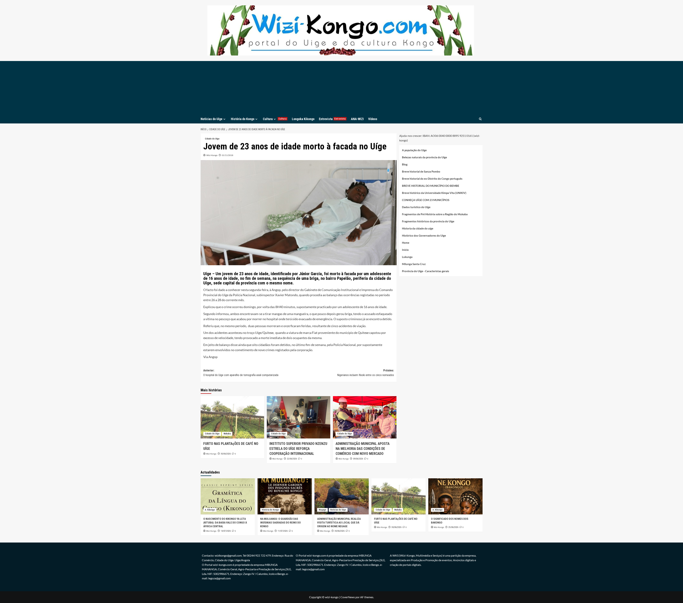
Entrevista (332, 119)
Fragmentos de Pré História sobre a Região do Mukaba (435, 214)
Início (405, 249)
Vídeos (372, 119)
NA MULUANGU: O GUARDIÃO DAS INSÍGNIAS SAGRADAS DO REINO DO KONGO (280, 522)
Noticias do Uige (338, 510)
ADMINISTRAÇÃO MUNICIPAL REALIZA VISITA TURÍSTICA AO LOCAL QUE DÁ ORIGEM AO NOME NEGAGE (339, 522)
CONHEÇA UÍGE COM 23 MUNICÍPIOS (425, 200)
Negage (322, 510)
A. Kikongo (210, 510)
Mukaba (227, 433)
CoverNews (347, 597)
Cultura (275, 119)
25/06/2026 (453, 527)
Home (405, 242)
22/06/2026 (292, 458)
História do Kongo (242, 119)
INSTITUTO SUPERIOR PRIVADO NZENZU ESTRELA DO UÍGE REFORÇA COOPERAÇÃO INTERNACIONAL (298, 448)
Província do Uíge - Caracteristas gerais (425, 271)
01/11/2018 (227, 155)
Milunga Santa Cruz (414, 264)
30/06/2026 (226, 454)
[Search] (480, 119)
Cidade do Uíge (212, 138)
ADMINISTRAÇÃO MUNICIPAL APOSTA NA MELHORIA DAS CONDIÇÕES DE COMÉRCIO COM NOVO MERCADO (363, 448)
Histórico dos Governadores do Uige (424, 235)
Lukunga (407, 256)
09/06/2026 (358, 458)
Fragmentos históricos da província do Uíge (428, 221)
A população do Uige (414, 150)
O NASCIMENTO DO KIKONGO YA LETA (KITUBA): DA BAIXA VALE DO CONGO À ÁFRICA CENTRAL (225, 522)
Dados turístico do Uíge (416, 207)
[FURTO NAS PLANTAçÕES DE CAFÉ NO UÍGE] (232, 417)
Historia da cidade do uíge (417, 228)
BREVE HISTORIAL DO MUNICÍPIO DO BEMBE (430, 185)
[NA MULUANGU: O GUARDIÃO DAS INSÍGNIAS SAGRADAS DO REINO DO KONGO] (285, 496)
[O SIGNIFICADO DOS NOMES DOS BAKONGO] (455, 496)
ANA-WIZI (357, 119)
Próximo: (365, 373)
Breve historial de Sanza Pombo (421, 171)
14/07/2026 (226, 531)
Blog (404, 164)
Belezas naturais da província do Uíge (424, 157)
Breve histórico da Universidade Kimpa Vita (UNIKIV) (434, 192)
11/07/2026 (283, 531)
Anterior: (240, 373)
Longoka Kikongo (303, 119)
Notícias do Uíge (211, 119)
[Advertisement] (341, 88)
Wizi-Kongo (212, 155)
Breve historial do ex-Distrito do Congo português (432, 178)
